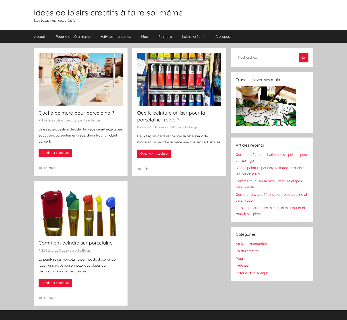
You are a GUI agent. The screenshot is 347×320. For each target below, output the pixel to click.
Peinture (165, 36)
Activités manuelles (115, 36)
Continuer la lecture (55, 153)
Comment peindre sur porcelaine (76, 243)
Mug (144, 36)
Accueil (40, 36)
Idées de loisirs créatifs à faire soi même (108, 12)
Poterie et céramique (73, 36)
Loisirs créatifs (193, 36)
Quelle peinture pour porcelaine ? (76, 113)
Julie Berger (92, 120)
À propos (222, 36)
